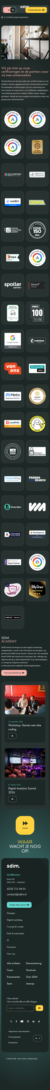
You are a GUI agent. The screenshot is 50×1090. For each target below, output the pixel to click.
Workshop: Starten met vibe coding (24, 727)
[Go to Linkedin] (33, 1021)
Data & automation (15, 933)
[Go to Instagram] (28, 1021)
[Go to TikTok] (39, 1021)
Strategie (11, 913)
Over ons (11, 953)
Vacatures (11, 946)
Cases (10, 970)
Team (9, 983)
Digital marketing (14, 919)
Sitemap (30, 983)
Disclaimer (13, 1042)
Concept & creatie (15, 926)
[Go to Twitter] (11, 1021)
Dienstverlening (34, 963)
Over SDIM (31, 976)
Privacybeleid (14, 1037)
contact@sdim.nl (17, 894)
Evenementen (13, 976)
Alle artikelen (13, 963)
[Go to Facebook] (16, 1021)
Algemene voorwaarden (19, 1031)
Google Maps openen (18, 905)
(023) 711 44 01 (16, 888)
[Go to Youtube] (22, 1021)
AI (8, 940)
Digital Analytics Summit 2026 (22, 790)
